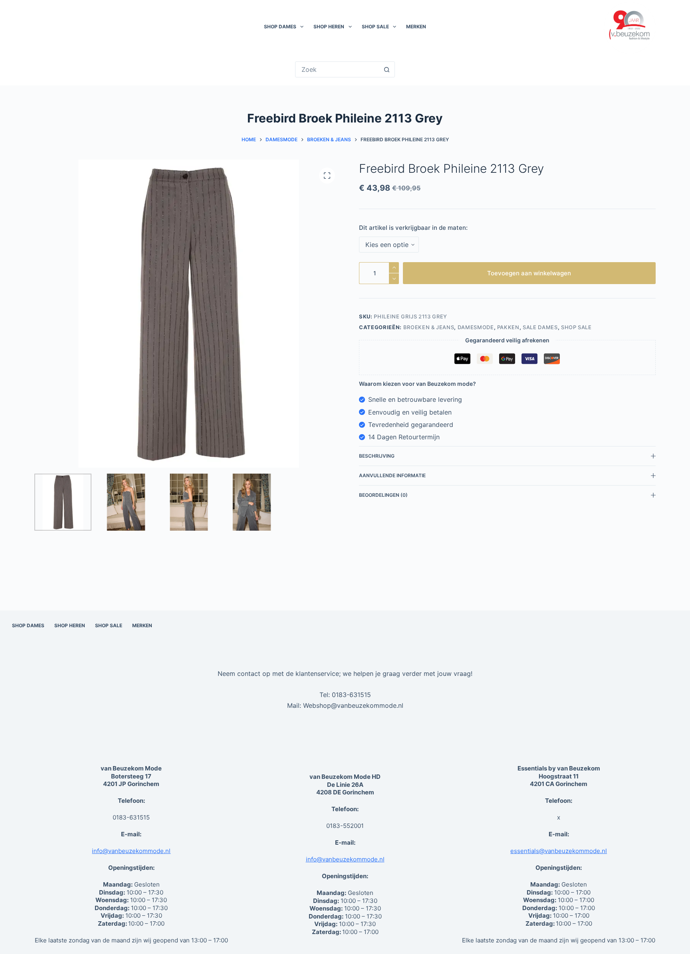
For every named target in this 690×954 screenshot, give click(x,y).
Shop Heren (328, 27)
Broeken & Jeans (428, 327)
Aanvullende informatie (392, 475)
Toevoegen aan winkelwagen (529, 273)
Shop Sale (375, 27)
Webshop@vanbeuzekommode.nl (353, 705)
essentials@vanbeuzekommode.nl (558, 851)
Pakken (508, 327)
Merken (416, 27)
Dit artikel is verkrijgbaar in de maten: (413, 227)
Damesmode (476, 327)
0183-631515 (351, 695)
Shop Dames (280, 27)
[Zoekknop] (387, 69)
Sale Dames (540, 327)
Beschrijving (377, 456)
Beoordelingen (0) (383, 495)
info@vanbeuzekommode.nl (131, 851)
